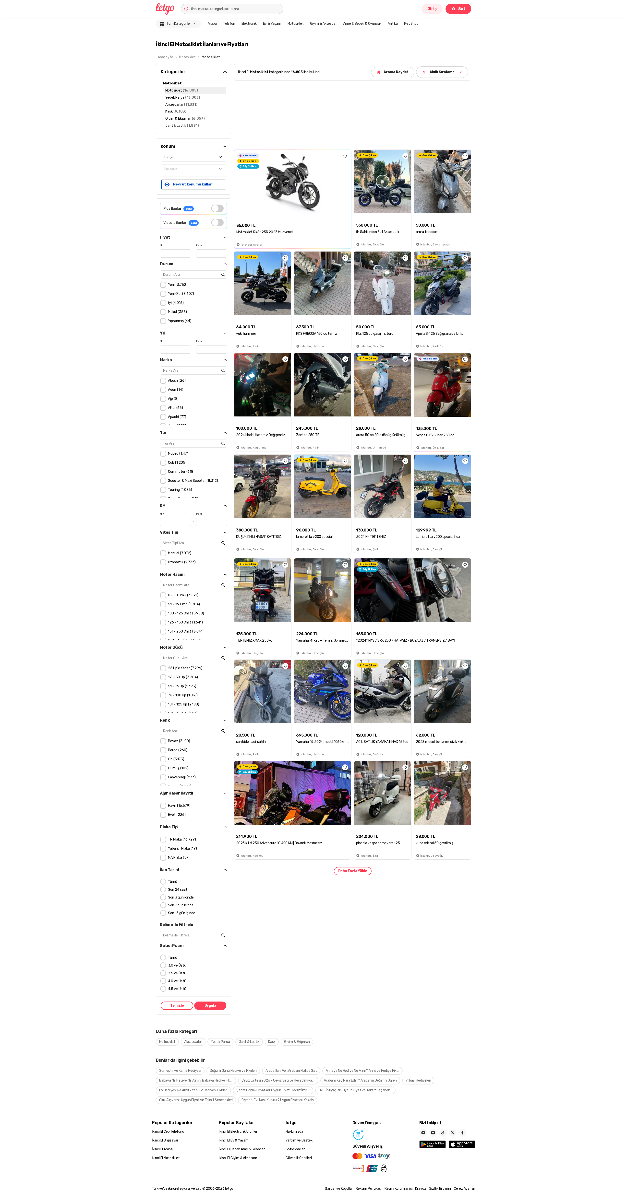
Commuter (180, 472)
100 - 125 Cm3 (185, 613)
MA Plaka (178, 857)
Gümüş (177, 768)
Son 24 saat (177, 890)
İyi (175, 303)
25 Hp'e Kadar (184, 668)
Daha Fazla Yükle (352, 871)
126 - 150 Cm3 (185, 622)
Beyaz (178, 741)
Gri (175, 759)
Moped (178, 453)
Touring (179, 490)
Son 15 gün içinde (181, 913)
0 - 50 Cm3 (182, 595)
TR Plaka (181, 839)
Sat (461, 8)
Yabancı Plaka (182, 848)
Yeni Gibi (180, 294)
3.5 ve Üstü (177, 973)
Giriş (432, 8)
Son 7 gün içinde (180, 905)
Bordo (177, 750)
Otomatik (181, 562)
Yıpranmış (179, 321)
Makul (177, 312)
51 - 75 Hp (181, 686)
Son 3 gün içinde (181, 897)
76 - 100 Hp (182, 695)
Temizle (177, 1006)
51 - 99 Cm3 (183, 604)
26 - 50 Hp (182, 677)
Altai (175, 408)
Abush (176, 381)
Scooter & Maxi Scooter (192, 481)
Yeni (177, 285)
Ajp (172, 399)
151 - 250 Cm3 (185, 631)
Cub (176, 463)
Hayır (178, 806)
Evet (176, 815)
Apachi (176, 417)
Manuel (179, 553)
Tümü (172, 882)
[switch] (217, 208)
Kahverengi (181, 777)
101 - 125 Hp (183, 704)
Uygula (210, 1006)
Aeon (175, 390)
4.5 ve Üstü (177, 989)
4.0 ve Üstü (177, 981)
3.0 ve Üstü (177, 965)
